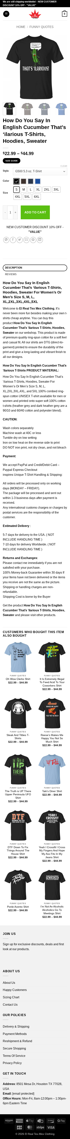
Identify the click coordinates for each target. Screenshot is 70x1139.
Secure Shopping (14, 1048)
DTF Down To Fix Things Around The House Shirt (18, 850)
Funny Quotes (41, 27)
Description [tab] (13, 267)
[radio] (16, 181)
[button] (6, 14)
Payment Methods (15, 1034)
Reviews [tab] (11, 274)
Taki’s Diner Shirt (52, 791)
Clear (63, 166)
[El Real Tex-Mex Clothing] (35, 13)
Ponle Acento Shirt (18, 906)
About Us (9, 982)
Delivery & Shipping (16, 1026)
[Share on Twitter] (20, 240)
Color (6, 181)
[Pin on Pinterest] (33, 240)
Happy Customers (15, 990)
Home (20, 27)
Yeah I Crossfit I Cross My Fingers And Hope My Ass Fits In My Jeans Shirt (52, 852)
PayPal (22, 464)
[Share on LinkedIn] (40, 240)
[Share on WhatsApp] (6, 240)
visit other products (42, 615)
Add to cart (35, 212)
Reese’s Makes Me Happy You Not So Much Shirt (52, 738)
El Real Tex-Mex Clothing (40, 1133)
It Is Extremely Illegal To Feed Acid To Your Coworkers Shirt (52, 682)
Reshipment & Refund (17, 1041)
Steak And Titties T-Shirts (18, 737)
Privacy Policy (12, 1063)
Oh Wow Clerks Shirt (18, 679)
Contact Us (10, 1004)
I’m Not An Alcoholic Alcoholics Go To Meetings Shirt (52, 910)
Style (6, 171)
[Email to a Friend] (26, 240)
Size (5, 193)
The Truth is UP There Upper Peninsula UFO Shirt (18, 794)
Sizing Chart (11, 997)
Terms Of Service (14, 1055)
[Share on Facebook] (13, 240)
